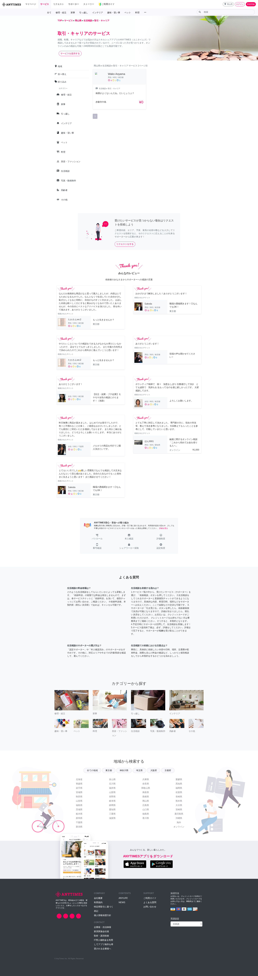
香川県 (145, 818)
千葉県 (79, 822)
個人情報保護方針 (102, 915)
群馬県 (79, 818)
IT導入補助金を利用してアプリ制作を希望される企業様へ (103, 944)
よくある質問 (149, 902)
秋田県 (79, 796)
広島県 (145, 805)
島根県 (145, 796)
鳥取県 (145, 792)
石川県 (112, 784)
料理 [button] (137, 12)
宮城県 (79, 792)
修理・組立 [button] (61, 12)
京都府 (168, 770)
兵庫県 (145, 779)
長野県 (112, 796)
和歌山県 (145, 788)
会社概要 (98, 898)
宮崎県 (179, 809)
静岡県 (112, 805)
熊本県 (179, 801)
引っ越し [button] (83, 12)
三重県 (112, 814)
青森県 (79, 784)
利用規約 (98, 902)
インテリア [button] (97, 12)
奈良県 (145, 784)
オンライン (178, 827)
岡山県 (145, 801)
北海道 (79, 779)
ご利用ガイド (149, 898)
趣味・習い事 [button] (113, 12)
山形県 (79, 801)
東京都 (108, 770)
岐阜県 (112, 801)
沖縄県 (179, 818)
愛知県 (112, 809)
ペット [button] (127, 12)
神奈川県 (124, 770)
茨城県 (79, 809)
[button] (228, 4)
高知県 (179, 784)
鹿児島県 (179, 814)
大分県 (179, 805)
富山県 (112, 779)
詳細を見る (163, 528)
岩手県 (79, 788)
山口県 (145, 809)
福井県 (112, 788)
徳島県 (145, 814)
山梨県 (112, 792)
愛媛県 (179, 779)
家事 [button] (73, 12)
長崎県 (179, 796)
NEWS (122, 902)
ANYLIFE (123, 898)
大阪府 (153, 770)
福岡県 (179, 788)
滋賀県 (112, 818)
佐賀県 (179, 792)
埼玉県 (139, 770)
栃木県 (79, 814)
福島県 (79, 805)
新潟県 (79, 827)
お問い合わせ (149, 907)
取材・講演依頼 (101, 936)
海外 (179, 822)
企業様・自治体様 (102, 927)
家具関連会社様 (101, 931)
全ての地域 (92, 770)
